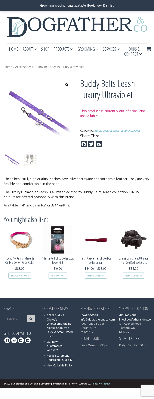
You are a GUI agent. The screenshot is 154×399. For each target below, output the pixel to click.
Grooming (86, 49)
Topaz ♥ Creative (101, 383)
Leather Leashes (130, 130)
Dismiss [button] (108, 5)
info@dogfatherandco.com (98, 319)
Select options (20, 275)
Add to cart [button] (58, 275)
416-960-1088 (89, 315)
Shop (45, 49)
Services (109, 49)
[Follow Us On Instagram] (14, 340)
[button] (66, 84)
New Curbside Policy (59, 365)
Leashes (114, 130)
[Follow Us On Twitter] (21, 340)
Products (61, 49)
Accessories (23, 67)
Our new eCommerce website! (54, 346)
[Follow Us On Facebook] (7, 340)
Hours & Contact (132, 51)
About (28, 49)
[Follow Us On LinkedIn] (28, 340)
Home (13, 49)
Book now (94, 5)
